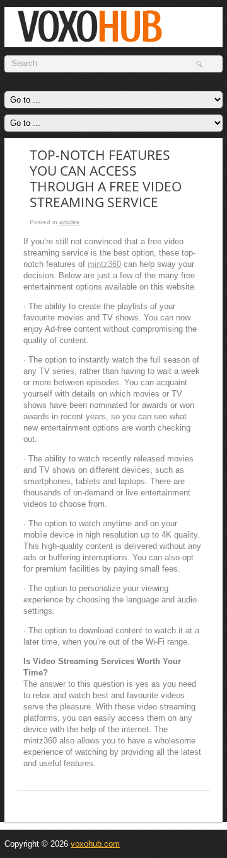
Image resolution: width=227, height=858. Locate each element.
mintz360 (104, 264)
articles (69, 221)
